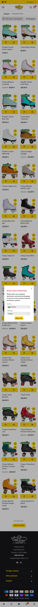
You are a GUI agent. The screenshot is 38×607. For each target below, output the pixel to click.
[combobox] (12, 307)
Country (9, 304)
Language (10, 310)
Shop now (19, 318)
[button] (31, 288)
